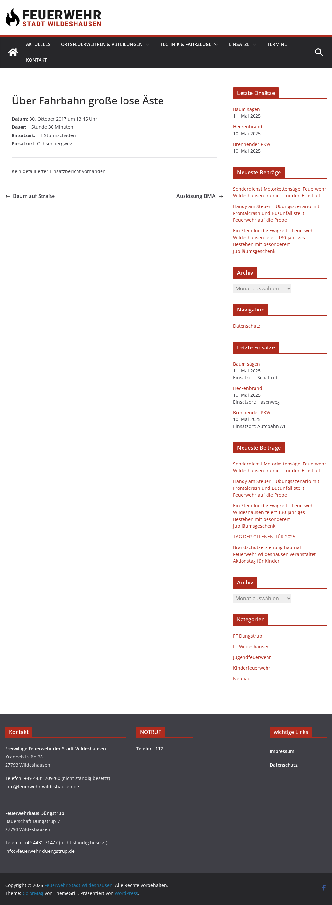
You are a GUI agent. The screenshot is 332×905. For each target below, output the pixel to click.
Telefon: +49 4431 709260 (32, 778)
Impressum (282, 751)
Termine (277, 44)
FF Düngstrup (247, 636)
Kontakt (36, 60)
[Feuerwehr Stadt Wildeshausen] (13, 52)
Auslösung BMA (196, 196)
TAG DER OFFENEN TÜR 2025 (264, 537)
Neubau (242, 679)
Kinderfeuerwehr (251, 668)
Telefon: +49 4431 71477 (31, 843)
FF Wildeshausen (251, 646)
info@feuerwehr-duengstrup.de (40, 851)
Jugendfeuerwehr (252, 657)
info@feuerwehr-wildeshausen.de (42, 786)
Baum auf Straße (34, 196)
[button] (146, 44)
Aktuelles (38, 44)
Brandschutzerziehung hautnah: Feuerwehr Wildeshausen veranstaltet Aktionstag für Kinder (274, 554)
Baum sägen (246, 109)
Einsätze (239, 44)
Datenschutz (246, 326)
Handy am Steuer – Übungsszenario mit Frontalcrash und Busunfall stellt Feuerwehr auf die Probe (276, 213)
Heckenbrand (247, 126)
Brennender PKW (251, 144)
